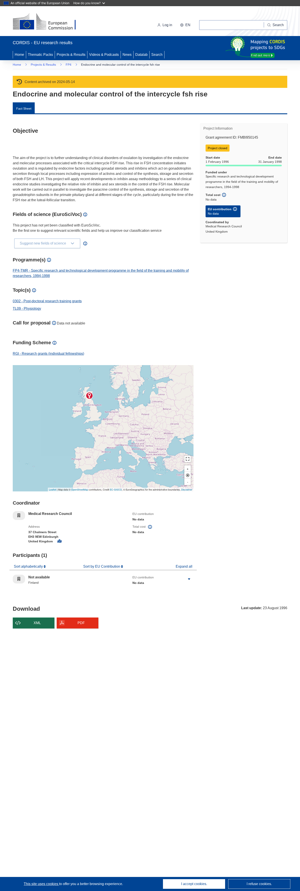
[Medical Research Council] (89, 395)
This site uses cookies (41, 884)
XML (37, 623)
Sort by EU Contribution (102, 566)
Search (157, 54)
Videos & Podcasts (104, 54)
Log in (167, 25)
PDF (81, 623)
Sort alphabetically (29, 566)
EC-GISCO (116, 489)
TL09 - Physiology (27, 308)
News (127, 54)
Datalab (141, 54)
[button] (185, 25)
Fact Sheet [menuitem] (23, 108)
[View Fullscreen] (187, 459)
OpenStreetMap (79, 489)
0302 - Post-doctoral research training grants (47, 301)
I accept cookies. (194, 884)
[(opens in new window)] (48, 22)
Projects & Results (71, 54)
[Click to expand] (189, 579)
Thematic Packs (40, 54)
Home (19, 54)
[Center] (187, 475)
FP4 (68, 64)
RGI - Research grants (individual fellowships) (48, 353)
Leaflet (52, 489)
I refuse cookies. (259, 884)
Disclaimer (186, 489)
